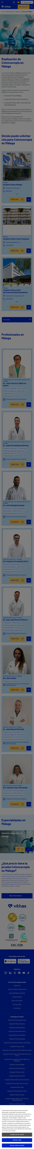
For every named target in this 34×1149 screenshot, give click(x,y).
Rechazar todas (17, 1140)
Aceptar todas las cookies (17, 1145)
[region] (17, 1127)
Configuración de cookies (17, 1134)
